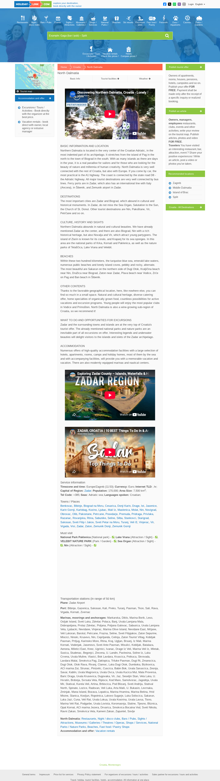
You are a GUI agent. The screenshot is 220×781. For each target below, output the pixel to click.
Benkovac (66, 505)
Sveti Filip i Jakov (83, 522)
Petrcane (98, 514)
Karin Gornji (67, 509)
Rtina (90, 518)
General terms (28, 774)
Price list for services (63, 774)
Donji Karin (124, 505)
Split (175, 197)
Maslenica (124, 509)
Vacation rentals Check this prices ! (110, 55)
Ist (142, 505)
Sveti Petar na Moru (107, 522)
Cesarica (110, 505)
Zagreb (177, 183)
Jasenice (151, 505)
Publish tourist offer (179, 67)
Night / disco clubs (34, 23)
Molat (134, 509)
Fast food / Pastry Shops (152, 23)
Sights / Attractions (69, 23)
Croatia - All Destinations (181, 207)
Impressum (44, 774)
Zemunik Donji (102, 526)
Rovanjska (79, 518)
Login (191, 4)
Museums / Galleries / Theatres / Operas (81, 23)
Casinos (187, 22)
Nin (142, 509)
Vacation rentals (105, 730)
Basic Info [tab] (75, 78)
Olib (74, 514)
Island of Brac (180, 192)
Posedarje (111, 514)
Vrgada (64, 526)
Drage (135, 505)
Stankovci (130, 518)
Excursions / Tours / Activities (91, 55)
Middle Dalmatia (182, 187)
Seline (111, 518)
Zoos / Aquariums (175, 23)
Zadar (87, 490)
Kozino (93, 509)
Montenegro (114, 764)
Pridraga (137, 514)
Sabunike (100, 518)
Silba (120, 518)
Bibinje (78, 505)
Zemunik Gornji (121, 526)
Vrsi (72, 526)
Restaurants (22, 22)
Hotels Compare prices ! (129, 55)
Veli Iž (133, 522)
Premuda (124, 514)
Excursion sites (140, 23)
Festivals (163, 22)
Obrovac (65, 514)
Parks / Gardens (199, 23)
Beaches (116, 22)
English (199, 4)
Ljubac (102, 509)
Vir (152, 522)
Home (64, 67)
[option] (22, 20)
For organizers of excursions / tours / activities (126, 774)
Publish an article (177, 111)
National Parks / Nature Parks (105, 23)
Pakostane (85, 514)
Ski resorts (128, 22)
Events (57, 22)
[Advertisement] (110, 573)
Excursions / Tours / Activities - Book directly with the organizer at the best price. (35, 112)
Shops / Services (93, 23)
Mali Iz (112, 509)
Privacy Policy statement (89, 774)
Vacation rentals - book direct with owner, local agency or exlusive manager (35, 126)
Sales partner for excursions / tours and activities (175, 774)
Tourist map (25, 91)
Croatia (77, 67)
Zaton (88, 526)
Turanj (124, 522)
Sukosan (65, 522)
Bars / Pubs (46, 22)
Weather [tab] (143, 78)
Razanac (65, 518)
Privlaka (148, 514)
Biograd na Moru (93, 505)
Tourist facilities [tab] (108, 78)
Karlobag (81, 509)
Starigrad (143, 518)
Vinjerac (144, 522)
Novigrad (150, 509)
